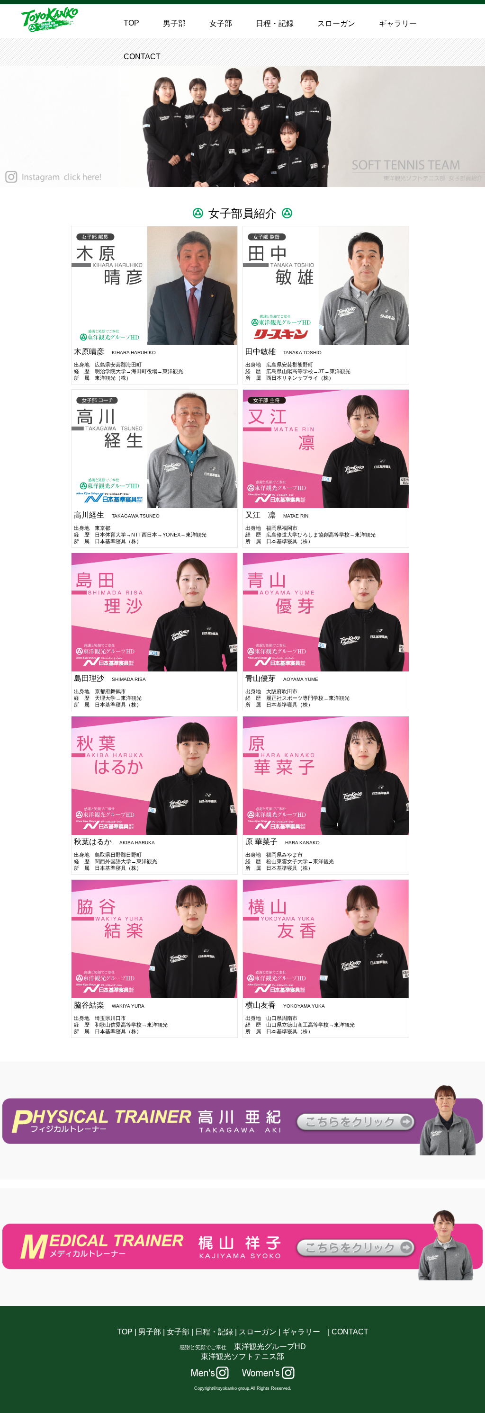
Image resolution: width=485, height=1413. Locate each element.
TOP (131, 23)
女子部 (220, 23)
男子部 (174, 23)
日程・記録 (275, 23)
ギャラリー (398, 23)
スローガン (336, 23)
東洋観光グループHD (270, 1346)
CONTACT (142, 57)
